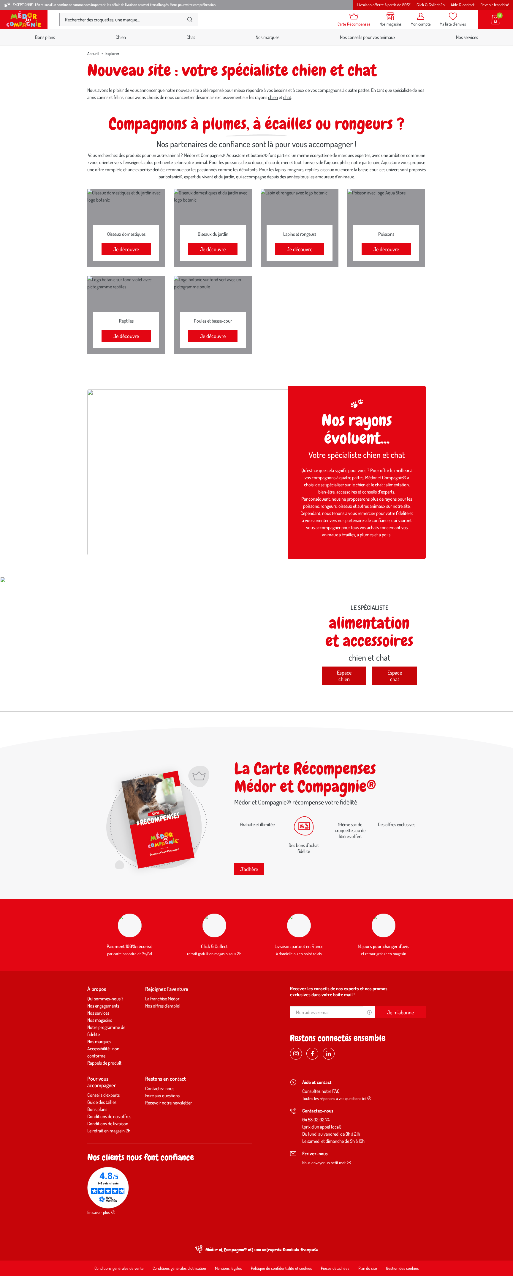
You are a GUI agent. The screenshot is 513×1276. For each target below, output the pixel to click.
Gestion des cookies (402, 1268)
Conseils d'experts (103, 1095)
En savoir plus (98, 1212)
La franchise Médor (162, 999)
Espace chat (394, 675)
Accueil (93, 53)
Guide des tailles (101, 1102)
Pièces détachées (335, 1268)
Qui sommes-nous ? (105, 999)
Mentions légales (228, 1268)
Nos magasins (99, 1020)
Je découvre (126, 249)
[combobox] (124, 19)
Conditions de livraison (107, 1123)
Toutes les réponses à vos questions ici (334, 1098)
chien (273, 97)
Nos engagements (103, 1006)
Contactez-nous (159, 1088)
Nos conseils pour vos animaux (367, 37)
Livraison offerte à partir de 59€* (384, 4)
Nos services (467, 37)
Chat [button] (190, 37)
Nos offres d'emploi (162, 1006)
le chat (377, 485)
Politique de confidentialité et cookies (281, 1268)
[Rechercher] (190, 19)
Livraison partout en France (299, 946)
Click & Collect (214, 946)
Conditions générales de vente (119, 1268)
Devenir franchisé (494, 4)
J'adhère (249, 869)
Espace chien (344, 675)
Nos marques (267, 37)
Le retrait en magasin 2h (108, 1131)
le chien (358, 485)
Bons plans (45, 37)
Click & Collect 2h (431, 4)
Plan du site (367, 1268)
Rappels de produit (104, 1063)
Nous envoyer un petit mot (324, 1162)
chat (287, 97)
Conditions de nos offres (109, 1116)
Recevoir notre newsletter (168, 1103)
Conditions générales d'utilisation (179, 1268)
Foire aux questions (162, 1096)
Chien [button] (120, 37)
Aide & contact (462, 4)
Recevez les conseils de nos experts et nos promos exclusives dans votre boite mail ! (338, 991)
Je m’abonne (400, 1012)
